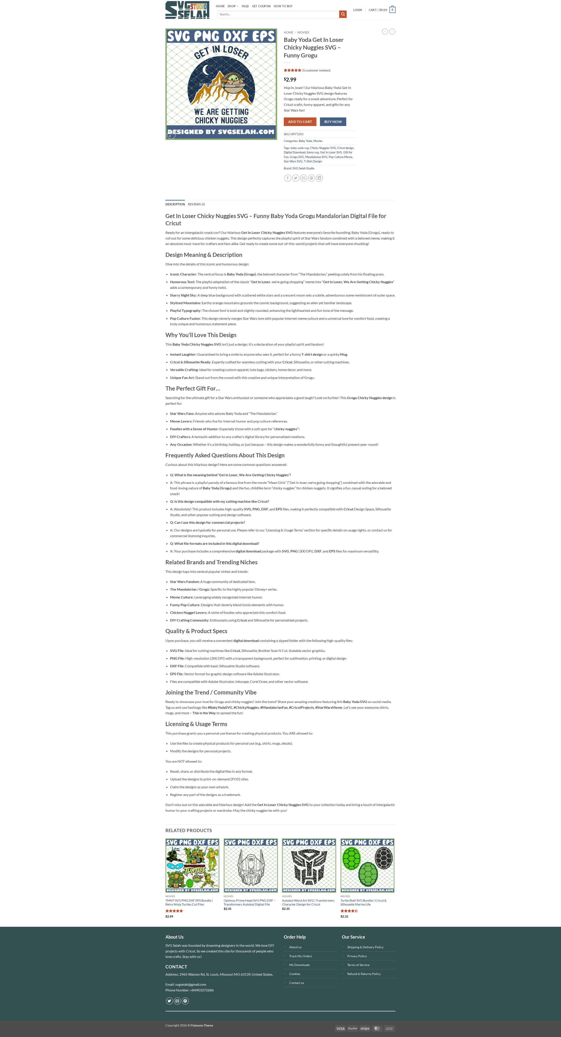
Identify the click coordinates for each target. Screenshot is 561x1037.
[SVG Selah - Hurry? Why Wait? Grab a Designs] (187, 10)
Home (288, 32)
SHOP (232, 6)
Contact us (296, 983)
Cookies (294, 974)
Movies (303, 32)
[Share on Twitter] (295, 178)
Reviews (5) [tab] (196, 204)
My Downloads (299, 965)
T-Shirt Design (313, 161)
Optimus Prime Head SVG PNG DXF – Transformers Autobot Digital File (249, 902)
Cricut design (345, 148)
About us (295, 947)
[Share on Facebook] (287, 178)
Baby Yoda (305, 141)
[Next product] (385, 31)
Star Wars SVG (293, 161)
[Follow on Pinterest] (185, 1001)
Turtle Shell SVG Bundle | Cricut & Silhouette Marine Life (364, 902)
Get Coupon (261, 6)
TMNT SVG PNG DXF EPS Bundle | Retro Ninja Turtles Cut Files (189, 902)
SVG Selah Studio (303, 168)
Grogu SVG (297, 157)
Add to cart (300, 122)
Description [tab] (175, 204)
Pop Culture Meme (340, 157)
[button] (357, 9)
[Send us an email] (177, 1001)
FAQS (245, 6)
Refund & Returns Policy (364, 974)
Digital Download (294, 152)
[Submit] (343, 14)
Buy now (333, 122)
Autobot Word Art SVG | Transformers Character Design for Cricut (308, 902)
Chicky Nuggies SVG (323, 148)
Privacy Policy (357, 956)
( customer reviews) (316, 70)
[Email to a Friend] (303, 178)
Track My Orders (300, 956)
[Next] (394, 882)
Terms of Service (358, 965)
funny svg (313, 152)
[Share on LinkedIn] (319, 178)
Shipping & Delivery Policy (365, 947)
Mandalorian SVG (316, 157)
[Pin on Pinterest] (311, 178)
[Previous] (165, 882)
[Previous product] (392, 31)
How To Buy (283, 6)
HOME (220, 6)
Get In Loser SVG (331, 152)
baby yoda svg (300, 148)
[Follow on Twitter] (169, 1001)
